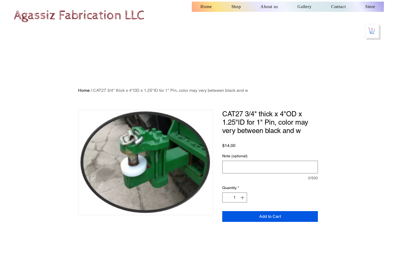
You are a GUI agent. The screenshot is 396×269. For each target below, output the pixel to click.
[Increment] (242, 197)
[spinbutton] (234, 197)
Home (84, 90)
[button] (372, 31)
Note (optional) (235, 156)
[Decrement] (226, 197)
